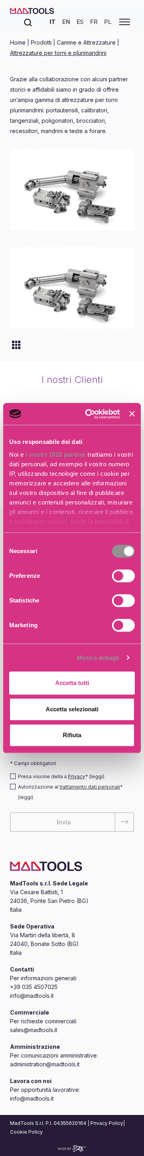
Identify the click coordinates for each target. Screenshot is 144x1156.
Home (18, 42)
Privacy (76, 776)
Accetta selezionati (72, 709)
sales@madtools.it (33, 1029)
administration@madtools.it (45, 1064)
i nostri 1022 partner (56, 454)
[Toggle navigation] (124, 22)
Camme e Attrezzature (86, 42)
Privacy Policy (106, 1123)
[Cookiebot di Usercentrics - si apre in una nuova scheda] (89, 414)
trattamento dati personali (90, 787)
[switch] (123, 575)
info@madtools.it (32, 995)
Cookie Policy (26, 1132)
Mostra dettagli (98, 657)
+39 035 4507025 (34, 986)
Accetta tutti (72, 682)
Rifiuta (72, 735)
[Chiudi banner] (132, 414)
